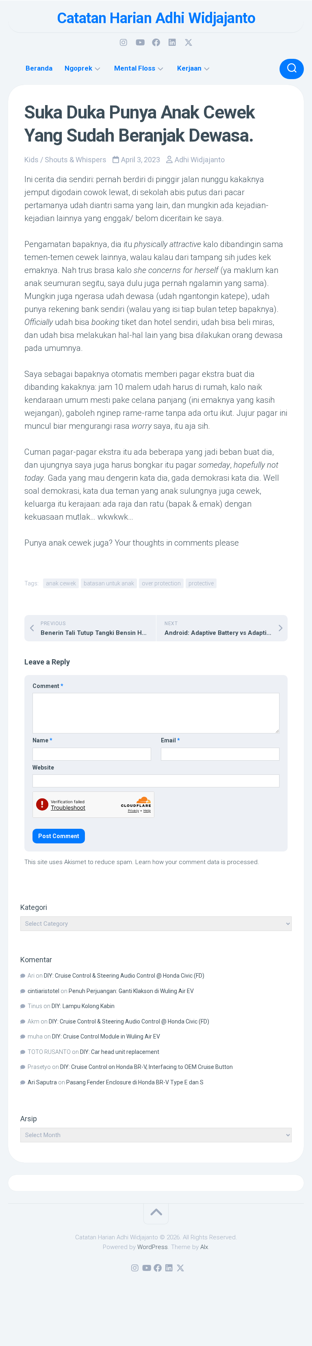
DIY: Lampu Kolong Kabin (83, 1006)
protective (201, 583)
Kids (31, 159)
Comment (47, 686)
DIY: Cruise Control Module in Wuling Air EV (106, 1036)
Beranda (39, 68)
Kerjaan (189, 68)
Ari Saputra (42, 1082)
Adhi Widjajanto (200, 159)
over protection (161, 583)
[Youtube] (140, 42)
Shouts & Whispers (75, 159)
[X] (188, 42)
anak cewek (61, 583)
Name (42, 740)
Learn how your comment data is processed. (197, 862)
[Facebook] (156, 42)
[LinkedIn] (172, 42)
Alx (204, 1247)
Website (43, 767)
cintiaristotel (43, 991)
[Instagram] (123, 42)
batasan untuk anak (109, 583)
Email (170, 740)
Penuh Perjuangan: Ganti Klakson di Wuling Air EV (131, 991)
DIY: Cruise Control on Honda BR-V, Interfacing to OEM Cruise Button (146, 1067)
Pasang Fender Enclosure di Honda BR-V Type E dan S (135, 1082)
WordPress (152, 1247)
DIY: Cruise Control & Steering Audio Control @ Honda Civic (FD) (124, 975)
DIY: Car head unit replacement (119, 1052)
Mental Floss (134, 68)
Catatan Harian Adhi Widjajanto (156, 18)
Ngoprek (78, 68)
